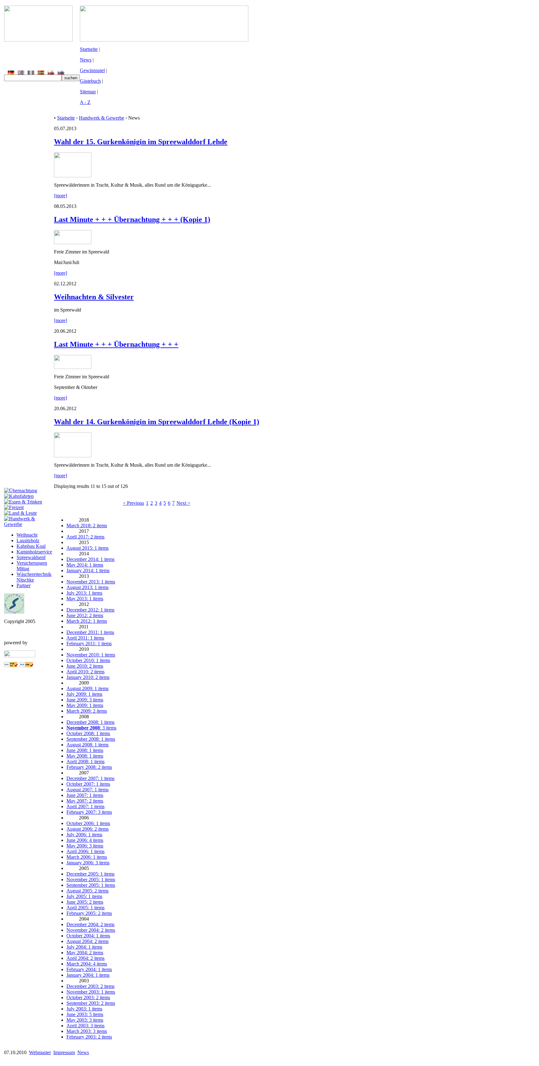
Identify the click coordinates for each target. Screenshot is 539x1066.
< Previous (133, 503)
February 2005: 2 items (89, 913)
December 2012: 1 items (90, 609)
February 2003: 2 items (89, 1036)
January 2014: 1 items (87, 570)
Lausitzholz (28, 540)
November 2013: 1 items (90, 581)
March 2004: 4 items (86, 963)
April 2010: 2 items (85, 671)
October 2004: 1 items (88, 935)
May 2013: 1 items (84, 598)
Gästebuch (90, 81)
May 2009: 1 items (84, 705)
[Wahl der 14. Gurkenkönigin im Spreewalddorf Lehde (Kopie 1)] (72, 455)
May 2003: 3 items (84, 1020)
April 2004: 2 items (85, 958)
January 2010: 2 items (87, 677)
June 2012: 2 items (84, 615)
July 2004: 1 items (84, 947)
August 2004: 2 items (87, 941)
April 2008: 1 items (85, 761)
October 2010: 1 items (88, 660)
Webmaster (40, 1052)
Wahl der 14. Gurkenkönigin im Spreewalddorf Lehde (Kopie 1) (156, 422)
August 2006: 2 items (87, 829)
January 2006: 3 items (87, 862)
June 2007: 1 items (84, 795)
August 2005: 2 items (87, 890)
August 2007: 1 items (87, 789)
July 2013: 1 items (84, 593)
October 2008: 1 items (88, 733)
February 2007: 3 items (89, 812)
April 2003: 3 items (85, 1025)
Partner (24, 585)
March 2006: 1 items (86, 857)
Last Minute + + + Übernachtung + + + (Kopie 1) (132, 219)
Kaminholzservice (34, 551)
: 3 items (91, 727)
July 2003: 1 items (84, 1008)
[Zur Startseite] (38, 39)
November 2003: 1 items (90, 992)
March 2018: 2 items (86, 525)
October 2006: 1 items (88, 823)
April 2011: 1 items (85, 638)
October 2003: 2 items (88, 997)
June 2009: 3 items (84, 699)
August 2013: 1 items (87, 587)
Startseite (89, 49)
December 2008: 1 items (90, 722)
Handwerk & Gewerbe (101, 117)
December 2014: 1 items (90, 559)
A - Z (85, 102)
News (85, 59)
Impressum (64, 1052)
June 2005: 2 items (84, 902)
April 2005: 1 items (85, 907)
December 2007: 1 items (90, 778)
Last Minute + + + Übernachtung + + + (116, 344)
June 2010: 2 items (84, 666)
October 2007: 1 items (88, 784)
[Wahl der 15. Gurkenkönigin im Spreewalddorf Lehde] (72, 175)
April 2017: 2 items (85, 536)
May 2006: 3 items (84, 845)
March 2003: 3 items (86, 1031)
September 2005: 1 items (90, 885)
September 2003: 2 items (90, 1003)
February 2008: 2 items (89, 767)
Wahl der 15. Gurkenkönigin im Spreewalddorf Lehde (140, 142)
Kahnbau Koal (31, 546)
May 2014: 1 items (84, 564)
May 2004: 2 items (84, 952)
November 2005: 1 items (90, 879)
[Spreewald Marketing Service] (14, 612)
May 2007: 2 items (84, 800)
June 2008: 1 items (84, 750)
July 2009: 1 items (84, 694)
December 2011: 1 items (90, 632)
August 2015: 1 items (87, 548)
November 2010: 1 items (90, 654)
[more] (60, 195)
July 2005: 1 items (84, 896)
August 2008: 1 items (87, 744)
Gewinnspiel (92, 70)
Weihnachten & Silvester (94, 297)
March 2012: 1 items (86, 621)
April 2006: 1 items (85, 851)
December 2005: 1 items (90, 874)
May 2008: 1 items (84, 756)
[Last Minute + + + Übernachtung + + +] (72, 367)
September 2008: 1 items (90, 739)
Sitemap (88, 91)
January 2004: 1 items (87, 975)
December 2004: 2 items (90, 924)
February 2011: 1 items (89, 643)
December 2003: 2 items (90, 986)
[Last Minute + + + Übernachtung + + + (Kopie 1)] (72, 242)
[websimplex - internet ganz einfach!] (19, 655)
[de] (11, 73)
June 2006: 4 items (84, 840)
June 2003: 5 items (84, 1014)
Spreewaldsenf (31, 557)
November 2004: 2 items (90, 930)
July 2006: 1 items (84, 834)
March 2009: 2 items (86, 711)
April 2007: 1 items (85, 806)
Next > (183, 503)
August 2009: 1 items (87, 688)
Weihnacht (27, 535)
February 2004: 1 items (89, 969)
